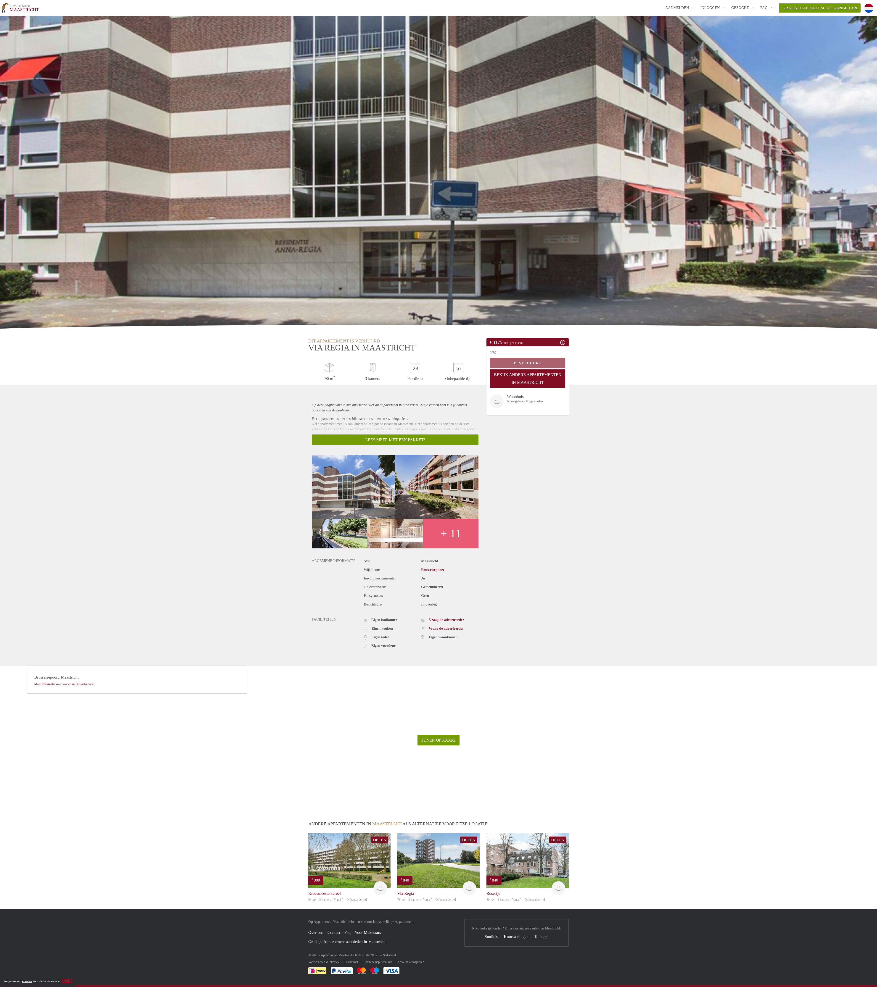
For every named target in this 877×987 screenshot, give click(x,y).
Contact (334, 932)
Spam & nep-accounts (378, 962)
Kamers (541, 936)
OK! (67, 981)
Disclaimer (351, 962)
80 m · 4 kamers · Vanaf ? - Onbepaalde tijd (515, 899)
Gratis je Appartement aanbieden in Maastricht (347, 941)
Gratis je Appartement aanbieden (819, 8)
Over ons (315, 932)
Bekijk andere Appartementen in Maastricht (527, 378)
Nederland (389, 955)
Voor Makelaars (368, 932)
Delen (379, 840)
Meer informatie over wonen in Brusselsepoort (64, 684)
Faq (347, 932)
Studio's (491, 936)
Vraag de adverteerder (446, 620)
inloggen (710, 8)
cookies (27, 981)
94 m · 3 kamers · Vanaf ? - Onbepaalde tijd (337, 899)
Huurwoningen (516, 936)
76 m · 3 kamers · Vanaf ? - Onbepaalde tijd (426, 899)
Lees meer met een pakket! (395, 439)
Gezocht (740, 8)
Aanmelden (677, 8)
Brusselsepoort (432, 570)
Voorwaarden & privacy (324, 962)
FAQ (764, 8)
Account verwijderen (410, 962)
